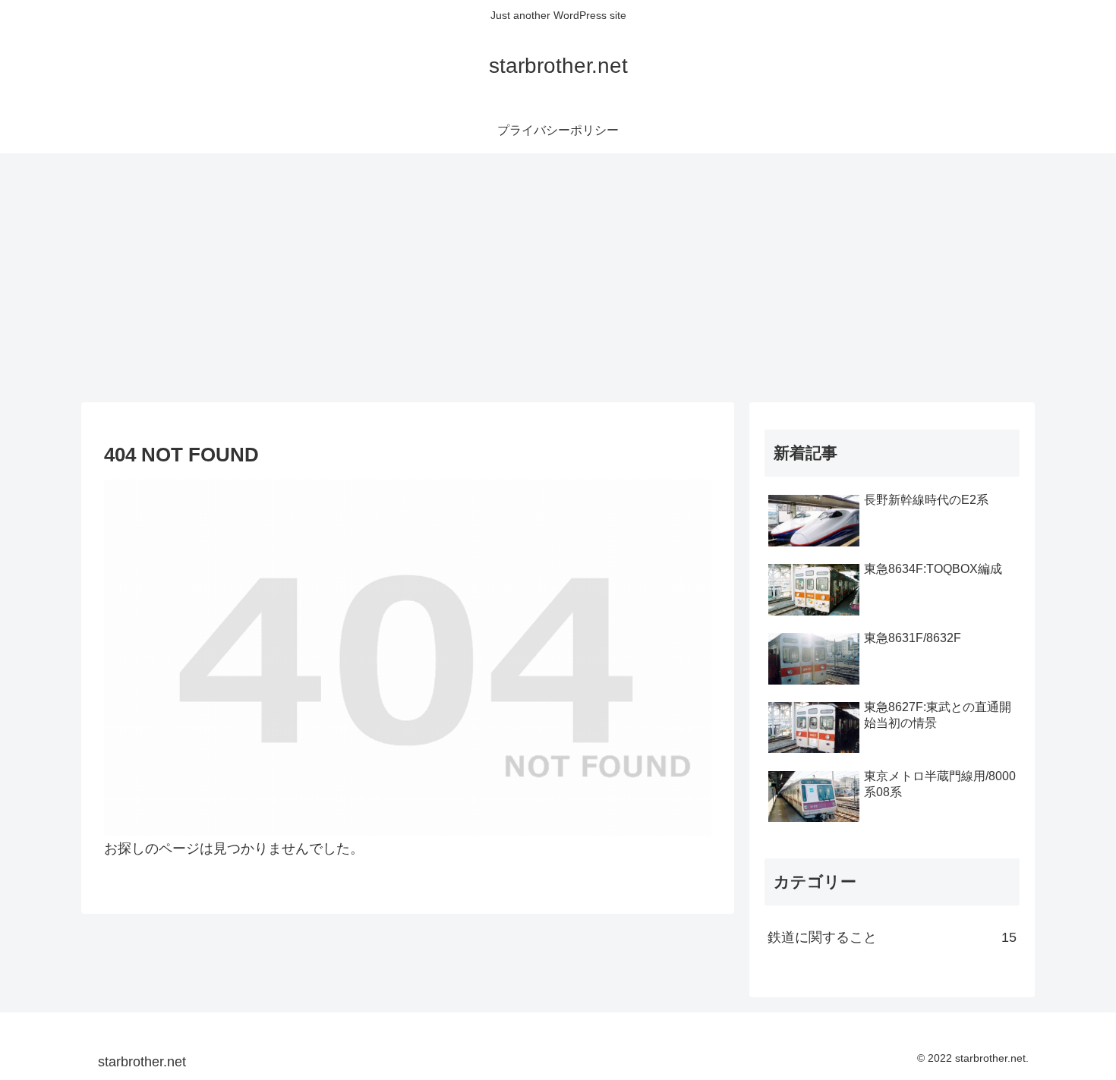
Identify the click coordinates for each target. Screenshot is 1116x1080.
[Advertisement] (558, 278)
